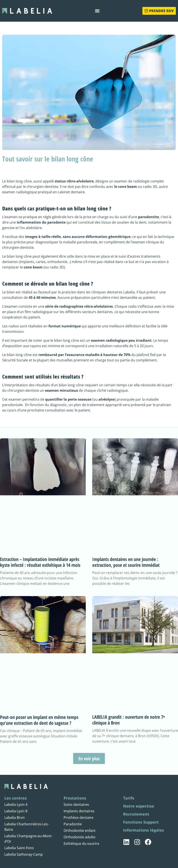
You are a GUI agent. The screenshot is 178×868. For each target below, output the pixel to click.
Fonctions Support (141, 822)
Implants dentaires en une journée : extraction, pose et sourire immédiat (126, 562)
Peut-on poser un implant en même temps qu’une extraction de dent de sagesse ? (39, 720)
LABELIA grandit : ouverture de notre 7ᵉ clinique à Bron (128, 720)
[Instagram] (137, 842)
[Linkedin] (126, 842)
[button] (97, 11)
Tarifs (128, 798)
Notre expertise (138, 806)
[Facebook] (148, 842)
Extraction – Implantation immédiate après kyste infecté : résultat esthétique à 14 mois (40, 562)
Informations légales (143, 830)
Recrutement (136, 814)
